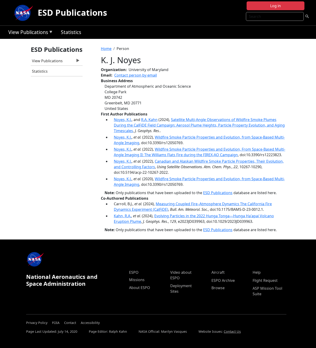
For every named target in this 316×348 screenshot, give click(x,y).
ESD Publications (72, 12)
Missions (137, 279)
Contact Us (232, 331)
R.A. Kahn (149, 119)
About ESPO (139, 287)
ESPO (134, 272)
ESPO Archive (223, 280)
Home (106, 48)
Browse (218, 287)
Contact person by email (135, 75)
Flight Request (265, 280)
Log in (275, 5)
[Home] (24, 12)
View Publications (27, 33)
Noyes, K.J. (123, 119)
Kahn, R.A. (122, 215)
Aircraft (218, 272)
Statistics (71, 32)
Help (257, 272)
